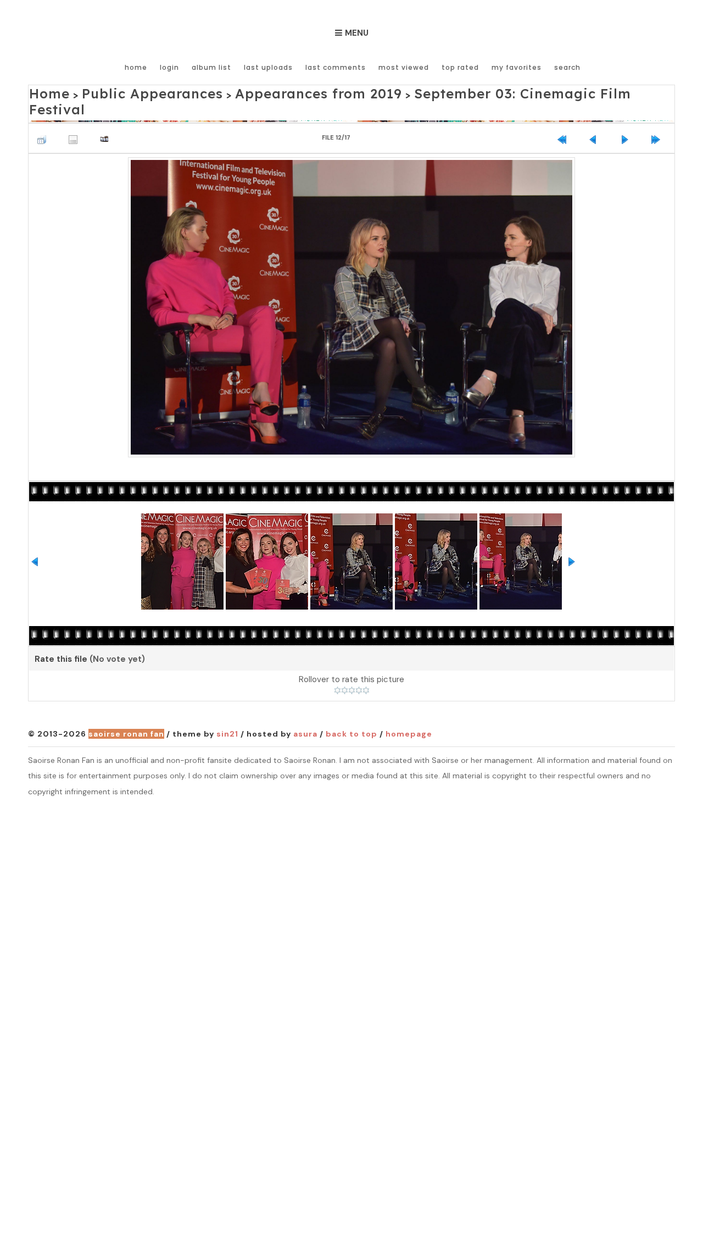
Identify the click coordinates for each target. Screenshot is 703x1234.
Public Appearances (125, 91)
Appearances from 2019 (255, 91)
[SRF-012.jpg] (352, 287)
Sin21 (227, 715)
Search (567, 67)
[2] (344, 672)
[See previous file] (596, 117)
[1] (337, 672)
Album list (211, 67)
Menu (357, 32)
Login (169, 67)
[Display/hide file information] (75, 117)
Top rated (460, 67)
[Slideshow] (107, 117)
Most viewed (403, 67)
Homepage (409, 715)
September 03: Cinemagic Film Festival (435, 91)
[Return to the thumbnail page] (44, 117)
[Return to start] (564, 117)
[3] (351, 672)
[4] (358, 672)
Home (136, 67)
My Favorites (517, 67)
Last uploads (268, 67)
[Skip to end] (658, 117)
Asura (305, 715)
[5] (366, 672)
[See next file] (627, 117)
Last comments (335, 67)
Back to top (351, 715)
